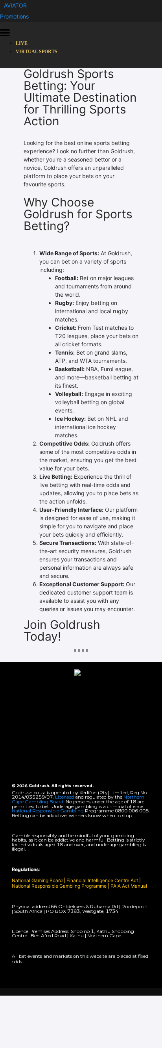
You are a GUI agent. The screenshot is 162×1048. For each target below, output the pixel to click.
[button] (15, 5)
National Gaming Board (38, 880)
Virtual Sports (36, 51)
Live (22, 43)
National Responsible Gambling (48, 811)
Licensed (65, 797)
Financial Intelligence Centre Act (102, 880)
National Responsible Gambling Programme (59, 886)
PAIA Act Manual (128, 886)
